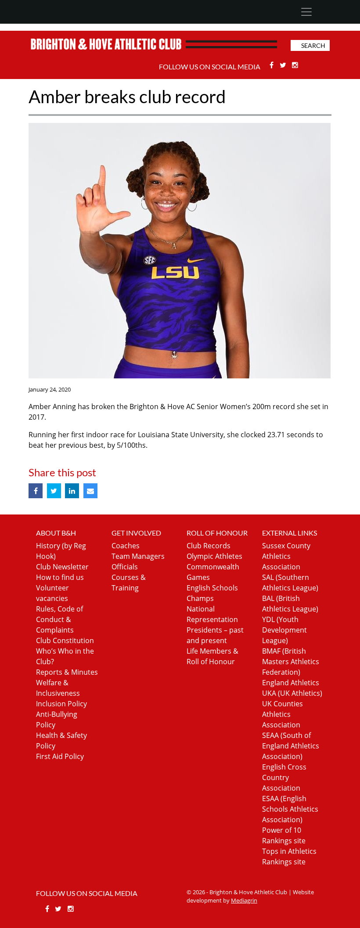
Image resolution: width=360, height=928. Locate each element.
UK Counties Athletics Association (282, 714)
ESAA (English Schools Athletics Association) (290, 809)
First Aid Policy (60, 756)
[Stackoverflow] (295, 65)
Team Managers (138, 556)
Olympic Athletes (214, 556)
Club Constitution (65, 640)
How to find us (60, 577)
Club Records (208, 545)
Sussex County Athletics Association (286, 556)
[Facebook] (272, 65)
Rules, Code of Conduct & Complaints (59, 619)
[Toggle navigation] (306, 12)
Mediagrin (244, 900)
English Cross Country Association (284, 777)
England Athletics (290, 682)
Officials (125, 567)
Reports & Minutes (67, 672)
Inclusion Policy (61, 704)
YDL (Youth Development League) (284, 630)
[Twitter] (283, 65)
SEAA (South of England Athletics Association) (290, 745)
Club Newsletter (62, 567)
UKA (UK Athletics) (292, 693)
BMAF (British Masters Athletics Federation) (290, 661)
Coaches (126, 545)
